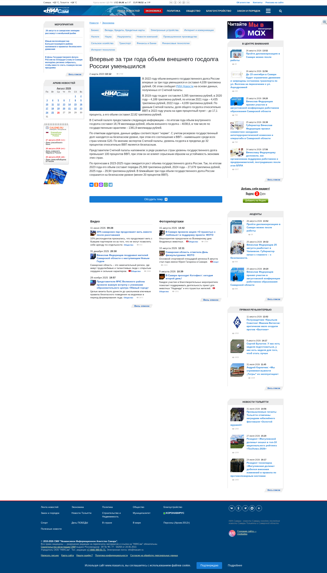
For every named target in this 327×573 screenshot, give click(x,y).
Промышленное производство (180, 36)
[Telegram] (110, 185)
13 (64, 104)
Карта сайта (67, 555)
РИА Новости (184, 86)
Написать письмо (50, 555)
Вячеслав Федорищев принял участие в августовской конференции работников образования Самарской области (255, 278)
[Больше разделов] (268, 11)
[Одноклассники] (96, 185)
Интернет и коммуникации (199, 30)
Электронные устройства (164, 30)
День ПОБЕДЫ (80, 522)
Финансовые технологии (176, 43)
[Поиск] (280, 11)
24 (47, 112)
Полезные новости (51, 528)
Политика (173, 11)
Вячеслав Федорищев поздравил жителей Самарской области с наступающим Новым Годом (123, 258)
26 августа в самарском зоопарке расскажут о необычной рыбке (62, 32)
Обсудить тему (155, 199)
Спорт (216, 262)
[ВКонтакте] (91, 185)
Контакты (257, 2)
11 (53, 104)
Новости (94, 22)
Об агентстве (243, 2)
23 (81, 108)
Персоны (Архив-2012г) (177, 522)
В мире (137, 522)
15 (75, 104)
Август (61, 88)
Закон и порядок (248, 11)
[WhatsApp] (106, 185)
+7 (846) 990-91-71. (96, 550)
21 (69, 108)
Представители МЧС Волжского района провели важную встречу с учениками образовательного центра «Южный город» (123, 284)
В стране (107, 522)
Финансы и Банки (146, 43)
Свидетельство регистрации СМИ (58, 547)
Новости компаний (147, 36)
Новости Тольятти (81, 513)
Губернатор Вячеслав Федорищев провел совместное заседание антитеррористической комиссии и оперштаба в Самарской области (251, 132)
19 (58, 108)
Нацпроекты (124, 36)
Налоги (95, 36)
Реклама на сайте (275, 2)
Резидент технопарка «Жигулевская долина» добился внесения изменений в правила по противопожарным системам (253, 469)
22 (75, 108)
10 (47, 104)
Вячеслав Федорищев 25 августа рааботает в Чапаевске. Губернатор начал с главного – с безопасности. (253, 251)
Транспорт (125, 43)
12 (58, 104)
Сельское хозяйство (102, 43)
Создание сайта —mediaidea (246, 532)
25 (52, 112)
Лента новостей (128, 11)
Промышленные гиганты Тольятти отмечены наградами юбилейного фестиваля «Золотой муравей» (253, 418)
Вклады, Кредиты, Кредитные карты (125, 30)
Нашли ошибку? (84, 555)
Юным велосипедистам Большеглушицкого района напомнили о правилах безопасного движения (63, 45)
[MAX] (101, 185)
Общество (193, 11)
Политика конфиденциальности (111, 555)
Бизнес (95, 30)
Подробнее (235, 565)
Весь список (75, 74)
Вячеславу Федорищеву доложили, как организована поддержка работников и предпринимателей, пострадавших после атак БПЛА (255, 159)
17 (47, 108)
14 (69, 104)
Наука (108, 36)
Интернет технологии (103, 49)
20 (64, 108)
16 (81, 104)
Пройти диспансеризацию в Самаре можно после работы (255, 56)
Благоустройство (218, 11)
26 (58, 112)
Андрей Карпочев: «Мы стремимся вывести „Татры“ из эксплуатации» (263, 370)
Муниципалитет (141, 513)
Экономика (153, 11)
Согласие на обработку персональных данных (154, 555)
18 (52, 108)
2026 (68, 88)
